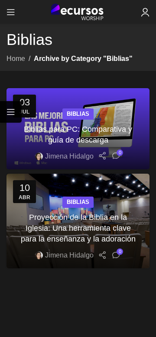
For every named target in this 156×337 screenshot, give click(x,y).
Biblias (78, 114)
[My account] (145, 12)
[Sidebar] (11, 112)
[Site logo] (78, 11)
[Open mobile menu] (11, 12)
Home (15, 58)
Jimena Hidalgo (69, 156)
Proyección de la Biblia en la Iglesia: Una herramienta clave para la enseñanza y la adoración (78, 228)
